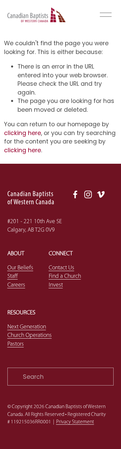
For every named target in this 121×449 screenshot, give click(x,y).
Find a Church (65, 276)
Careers (16, 285)
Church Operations (29, 335)
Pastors (15, 344)
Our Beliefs (20, 268)
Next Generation (26, 327)
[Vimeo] (101, 194)
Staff (12, 276)
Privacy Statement (75, 422)
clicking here (22, 133)
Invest (56, 285)
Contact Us (61, 268)
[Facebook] (75, 194)
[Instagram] (88, 194)
